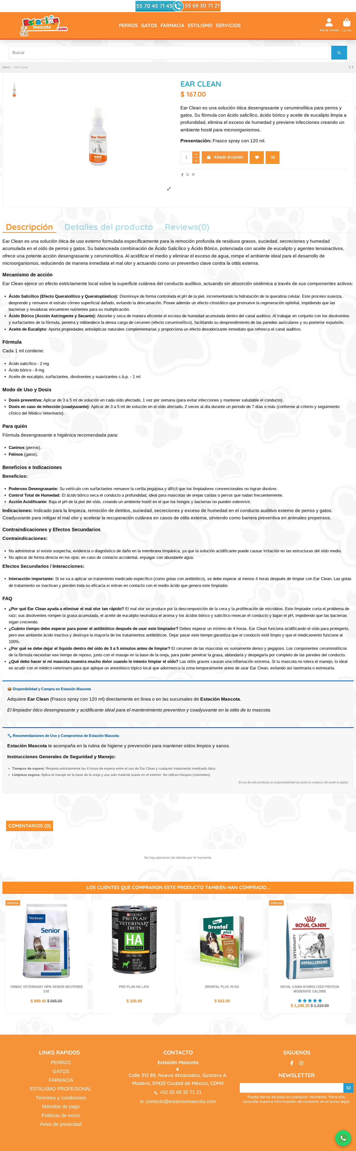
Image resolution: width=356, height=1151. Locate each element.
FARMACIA (61, 1080)
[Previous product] (350, 67)
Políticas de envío (61, 1115)
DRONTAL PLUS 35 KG (222, 987)
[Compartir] (182, 175)
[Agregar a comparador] (272, 157)
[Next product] (353, 67)
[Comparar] (83, 915)
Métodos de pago (61, 1106)
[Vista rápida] (83, 923)
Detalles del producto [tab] (108, 226)
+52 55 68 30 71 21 (181, 1092)
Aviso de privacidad (61, 1124)
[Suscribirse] (348, 1088)
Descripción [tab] (29, 226)
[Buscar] (339, 53)
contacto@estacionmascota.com (181, 1101)
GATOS (61, 1071)
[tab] (187, 226)
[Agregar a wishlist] (257, 157)
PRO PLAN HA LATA (134, 987)
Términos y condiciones (61, 1098)
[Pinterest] (193, 175)
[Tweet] (187, 175)
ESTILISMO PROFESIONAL (61, 1089)
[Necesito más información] (343, 1138)
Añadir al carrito (228, 157)
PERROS (61, 1062)
